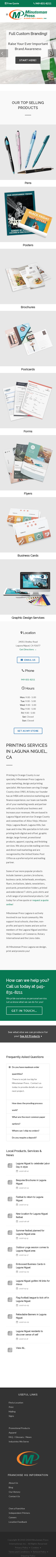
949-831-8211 (43, 3)
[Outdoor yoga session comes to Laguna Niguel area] (10, 1249)
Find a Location (16, 1402)
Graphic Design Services (28, 617)
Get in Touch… (24, 1010)
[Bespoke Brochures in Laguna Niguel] (10, 1182)
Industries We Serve (19, 1441)
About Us (13, 1483)
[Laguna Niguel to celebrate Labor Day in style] (10, 1165)
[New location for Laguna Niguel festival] (10, 1215)
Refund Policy (39, 1551)
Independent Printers (19, 1513)
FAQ (11, 1437)
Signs (11, 1416)
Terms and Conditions (19, 1551)
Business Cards (28, 555)
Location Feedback (18, 1522)
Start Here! (28, 70)
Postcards (28, 369)
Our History (14, 1492)
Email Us (29, 660)
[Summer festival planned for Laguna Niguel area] (10, 1232)
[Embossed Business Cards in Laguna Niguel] (10, 1266)
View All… (20, 1348)
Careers (12, 1517)
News (29, 1437)
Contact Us (14, 1496)
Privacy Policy (21, 1547)
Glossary (19, 1437)
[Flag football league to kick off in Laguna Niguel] (10, 1299)
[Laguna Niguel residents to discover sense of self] (10, 1333)
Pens (28, 183)
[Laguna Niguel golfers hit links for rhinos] (10, 1283)
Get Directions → (28, 649)
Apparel (12, 1432)
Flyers (28, 493)
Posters (28, 245)
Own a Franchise (17, 1508)
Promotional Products (19, 1428)
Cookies (35, 1547)
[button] (4, 53)
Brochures (28, 307)
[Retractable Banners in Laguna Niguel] (10, 1316)
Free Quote (13, 3)
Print (11, 1407)
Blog (11, 1487)
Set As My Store (28, 730)
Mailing (12, 1411)
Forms (28, 431)
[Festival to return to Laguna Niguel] (10, 1199)
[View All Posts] (10, 1350)
